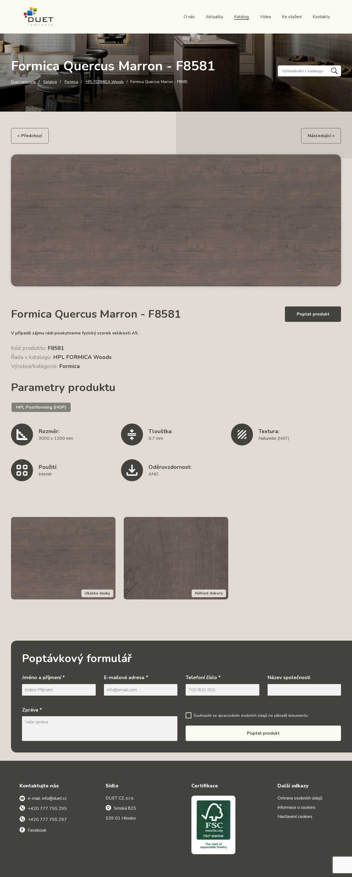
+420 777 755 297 (47, 819)
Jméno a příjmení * (43, 677)
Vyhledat (334, 71)
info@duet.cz (54, 798)
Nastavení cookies (294, 816)
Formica (71, 82)
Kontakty (321, 16)
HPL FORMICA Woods (105, 82)
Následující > (321, 136)
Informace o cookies (296, 807)
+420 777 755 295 (47, 808)
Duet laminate (23, 82)
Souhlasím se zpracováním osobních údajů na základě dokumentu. (251, 715)
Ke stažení (292, 16)
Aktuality (214, 16)
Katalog (241, 16)
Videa (265, 16)
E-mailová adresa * (126, 677)
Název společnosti (289, 677)
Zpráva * (32, 710)
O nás (189, 16)
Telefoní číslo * (203, 677)
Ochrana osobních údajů (299, 798)
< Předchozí (29, 136)
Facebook (37, 830)
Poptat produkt (313, 314)
